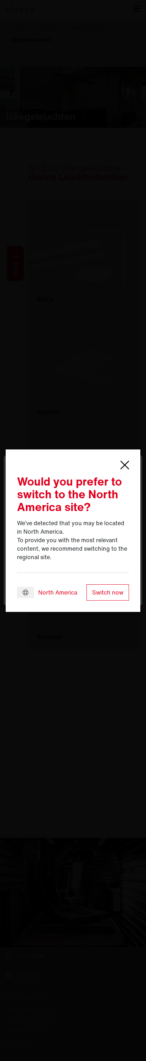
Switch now (107, 592)
